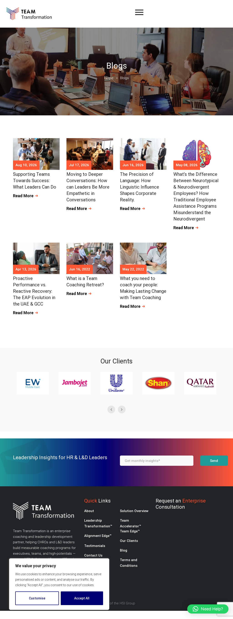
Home (109, 78)
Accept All (81, 598)
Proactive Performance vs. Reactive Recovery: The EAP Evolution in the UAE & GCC (34, 291)
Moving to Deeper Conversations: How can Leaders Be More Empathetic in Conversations (87, 186)
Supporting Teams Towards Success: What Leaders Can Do (34, 180)
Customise (37, 598)
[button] (207, 609)
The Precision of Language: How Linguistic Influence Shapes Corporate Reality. (139, 186)
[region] (59, 584)
